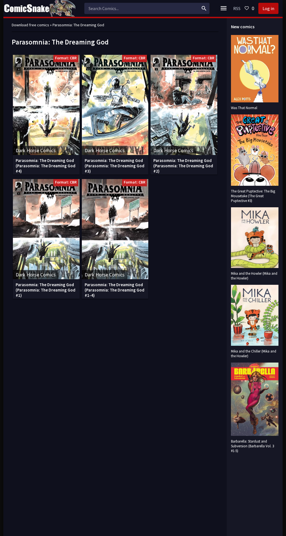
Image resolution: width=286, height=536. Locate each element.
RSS (236, 8)
